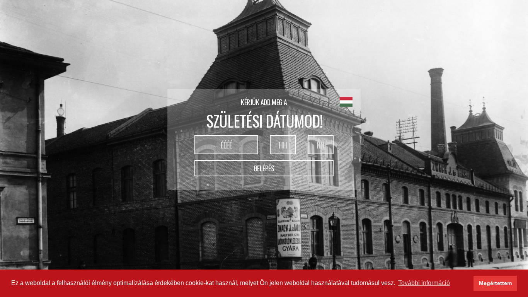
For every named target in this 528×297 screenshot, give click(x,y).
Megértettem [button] (495, 283)
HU (346, 102)
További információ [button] (424, 283)
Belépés (264, 168)
